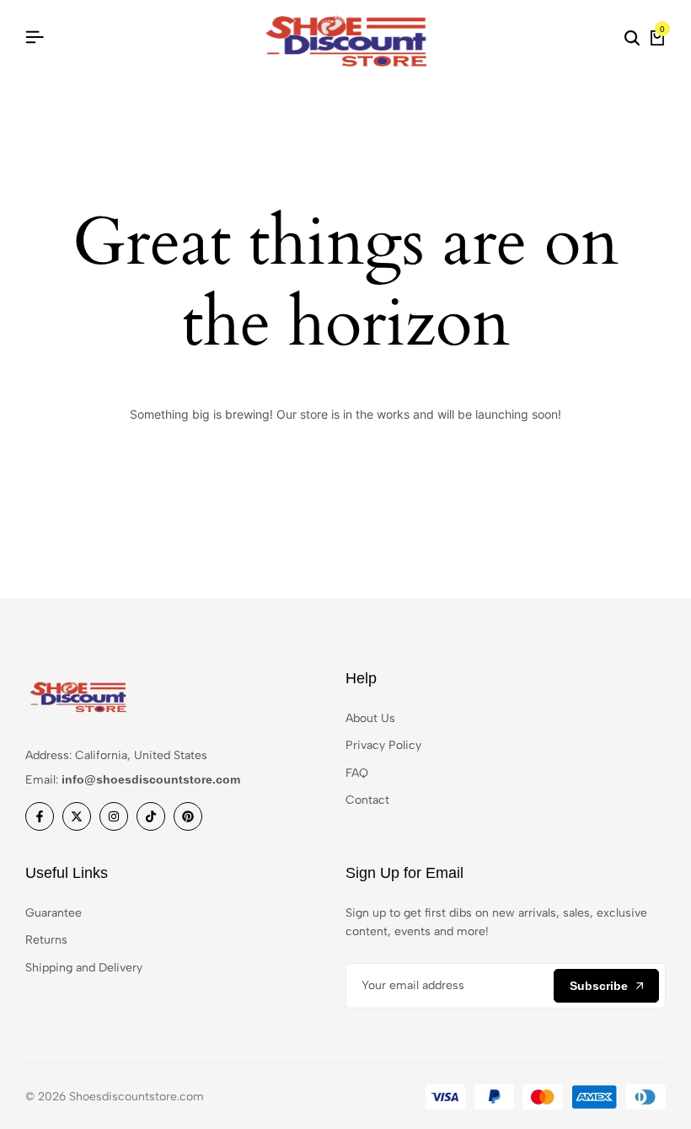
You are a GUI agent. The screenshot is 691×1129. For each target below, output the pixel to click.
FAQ (357, 773)
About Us (370, 718)
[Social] (39, 816)
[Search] (632, 38)
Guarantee (53, 913)
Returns (46, 940)
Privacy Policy (383, 745)
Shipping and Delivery (83, 967)
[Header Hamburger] (34, 37)
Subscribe (599, 986)
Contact (367, 800)
